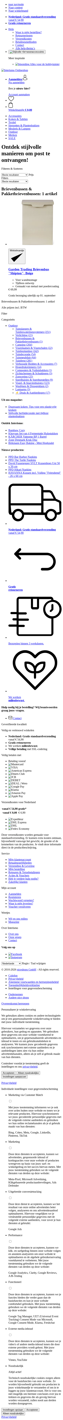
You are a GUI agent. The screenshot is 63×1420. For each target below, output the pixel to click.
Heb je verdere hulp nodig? (23, 878)
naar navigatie (16, 4)
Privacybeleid (15, 978)
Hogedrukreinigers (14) (28, 367)
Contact (19, 45)
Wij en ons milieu (18, 918)
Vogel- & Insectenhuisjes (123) (32, 382)
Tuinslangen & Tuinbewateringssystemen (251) (33, 330)
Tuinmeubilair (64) (25, 357)
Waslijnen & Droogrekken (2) (31, 386)
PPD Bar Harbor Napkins (22, 456)
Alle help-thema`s (25, 48)
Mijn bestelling (16, 869)
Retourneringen (24, 35)
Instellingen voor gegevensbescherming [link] (30, 988)
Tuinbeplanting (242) (27, 351)
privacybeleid (30, 1066)
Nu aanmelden (16, 82)
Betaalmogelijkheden (20, 862)
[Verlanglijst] (11, 100)
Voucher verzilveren (19, 906)
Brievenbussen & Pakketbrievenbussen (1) (29, 340)
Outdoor (13, 325)
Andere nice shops (18, 997)
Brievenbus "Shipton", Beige (28, 271)
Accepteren (8, 1073)
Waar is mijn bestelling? (28, 32)
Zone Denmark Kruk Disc (22, 439)
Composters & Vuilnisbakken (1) (33, 370)
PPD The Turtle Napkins (22, 460)
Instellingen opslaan (13, 1409)
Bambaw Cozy (16, 430)
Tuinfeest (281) (23, 360)
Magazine (13, 921)
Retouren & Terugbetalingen (24, 872)
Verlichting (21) (24, 335)
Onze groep (14, 937)
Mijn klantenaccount (19, 859)
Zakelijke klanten (17, 881)
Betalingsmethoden (26, 41)
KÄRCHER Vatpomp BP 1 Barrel (27, 436)
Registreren (14, 897)
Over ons (13, 933)
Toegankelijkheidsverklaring (24, 985)
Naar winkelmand (18, 10)
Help (11, 29)
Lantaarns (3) (22, 389)
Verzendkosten (23, 38)
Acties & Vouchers (18, 875)
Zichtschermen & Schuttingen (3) (33, 373)
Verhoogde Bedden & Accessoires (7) (36, 363)
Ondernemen (15, 994)
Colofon (13, 975)
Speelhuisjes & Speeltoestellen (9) (34, 379)
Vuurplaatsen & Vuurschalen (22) (33, 347)
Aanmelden (14, 893)
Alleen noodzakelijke (28, 1073)
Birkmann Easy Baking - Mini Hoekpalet (31, 443)
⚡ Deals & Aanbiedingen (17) (32, 392)
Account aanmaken (19, 94)
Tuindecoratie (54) (25, 354)
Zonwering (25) (24, 376)
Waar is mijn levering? (20, 903)
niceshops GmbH (26, 969)
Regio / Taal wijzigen (34, 963)
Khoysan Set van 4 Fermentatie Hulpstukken (33, 433)
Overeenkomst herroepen (15, 1003)
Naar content (15, 7)
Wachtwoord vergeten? (21, 900)
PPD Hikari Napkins (19, 469)
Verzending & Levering (21, 865)
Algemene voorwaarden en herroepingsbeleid (33, 981)
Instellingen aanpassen (14, 1076)
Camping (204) (23, 344)
